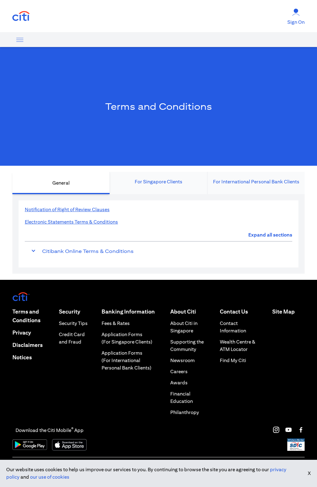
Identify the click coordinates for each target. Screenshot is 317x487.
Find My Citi (233, 360)
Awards (179, 383)
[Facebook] (301, 430)
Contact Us (234, 311)
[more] (20, 39)
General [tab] (61, 183)
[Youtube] (288, 430)
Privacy (21, 332)
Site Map (283, 311)
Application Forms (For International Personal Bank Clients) (126, 360)
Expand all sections (270, 235)
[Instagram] (276, 430)
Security (69, 311)
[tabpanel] (158, 234)
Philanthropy (184, 412)
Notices (22, 357)
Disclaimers (27, 345)
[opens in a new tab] (21, 16)
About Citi (183, 311)
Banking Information (128, 311)
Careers (179, 371)
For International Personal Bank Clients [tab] (256, 182)
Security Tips (73, 323)
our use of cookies (49, 477)
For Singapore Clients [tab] (158, 182)
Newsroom (182, 360)
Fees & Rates (116, 323)
